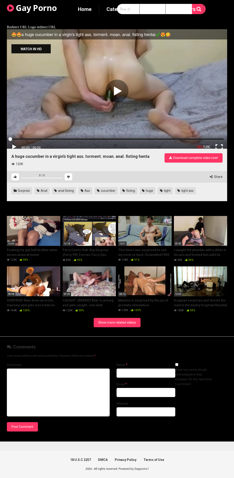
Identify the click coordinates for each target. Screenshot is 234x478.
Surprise (23, 190)
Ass (87, 190)
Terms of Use (154, 460)
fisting (130, 190)
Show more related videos (117, 322)
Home (85, 9)
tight (166, 190)
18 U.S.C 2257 (80, 460)
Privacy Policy (125, 460)
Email (122, 384)
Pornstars (184, 9)
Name (122, 365)
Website (122, 403)
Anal (43, 190)
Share (218, 177)
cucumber (107, 190)
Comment (14, 365)
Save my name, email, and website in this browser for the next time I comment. (193, 377)
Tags (152, 9)
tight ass (187, 190)
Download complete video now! (195, 158)
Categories (119, 9)
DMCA (103, 460)
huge (149, 190)
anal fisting (65, 190)
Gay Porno (35, 7)
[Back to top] (219, 464)
